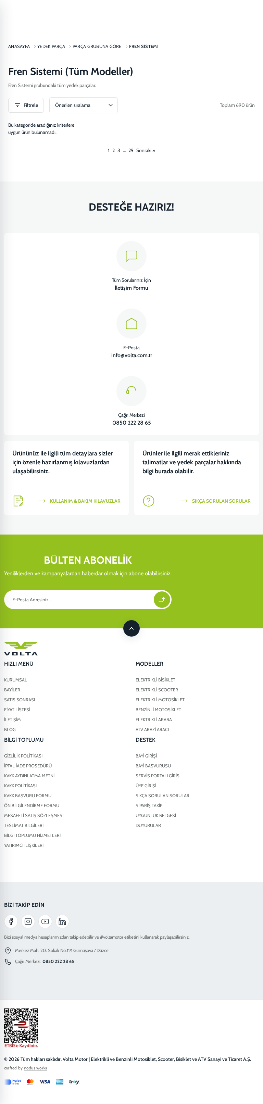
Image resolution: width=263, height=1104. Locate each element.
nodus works (35, 1067)
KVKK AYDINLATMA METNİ (29, 775)
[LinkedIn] (62, 921)
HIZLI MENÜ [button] (19, 664)
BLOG (10, 729)
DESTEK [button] (145, 740)
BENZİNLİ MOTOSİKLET (158, 709)
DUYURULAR (148, 825)
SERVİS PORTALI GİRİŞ (157, 775)
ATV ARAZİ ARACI (152, 729)
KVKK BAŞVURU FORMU (27, 795)
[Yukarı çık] (131, 628)
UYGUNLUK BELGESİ (156, 815)
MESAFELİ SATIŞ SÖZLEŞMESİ (33, 815)
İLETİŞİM (12, 719)
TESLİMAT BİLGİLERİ (23, 825)
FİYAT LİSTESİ (17, 709)
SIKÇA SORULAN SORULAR (162, 795)
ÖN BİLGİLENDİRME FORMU (31, 805)
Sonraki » (145, 150)
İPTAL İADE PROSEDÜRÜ (28, 765)
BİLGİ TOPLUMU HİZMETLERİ (32, 835)
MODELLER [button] (149, 664)
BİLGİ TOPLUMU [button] (24, 740)
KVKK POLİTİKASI (20, 785)
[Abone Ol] (162, 599)
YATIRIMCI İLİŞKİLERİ (23, 845)
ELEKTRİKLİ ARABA (154, 719)
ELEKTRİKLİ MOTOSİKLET (160, 699)
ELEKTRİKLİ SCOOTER (157, 689)
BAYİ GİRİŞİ (146, 755)
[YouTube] (45, 921)
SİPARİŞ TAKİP (149, 805)
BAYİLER (12, 689)
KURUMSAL (15, 679)
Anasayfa (19, 46)
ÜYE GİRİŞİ (146, 785)
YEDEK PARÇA (51, 46)
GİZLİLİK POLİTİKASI (23, 755)
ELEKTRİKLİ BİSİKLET (155, 679)
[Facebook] (11, 921)
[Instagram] (28, 921)
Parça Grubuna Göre (97, 46)
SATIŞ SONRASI (19, 699)
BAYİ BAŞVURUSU (153, 765)
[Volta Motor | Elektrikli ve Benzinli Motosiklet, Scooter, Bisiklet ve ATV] (131, 649)
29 (131, 150)
